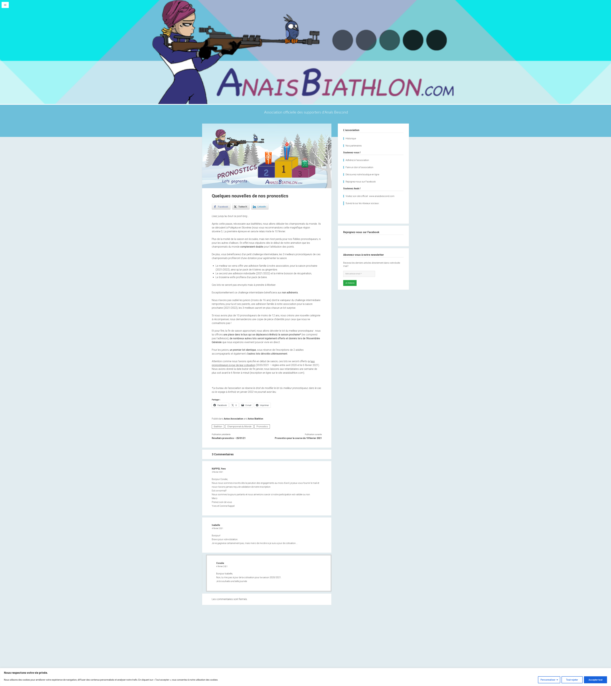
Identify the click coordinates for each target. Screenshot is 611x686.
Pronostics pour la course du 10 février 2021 (298, 438)
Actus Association (233, 418)
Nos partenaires (354, 145)
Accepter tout (595, 680)
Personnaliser (548, 680)
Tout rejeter (572, 680)
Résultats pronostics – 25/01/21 (229, 438)
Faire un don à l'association (359, 167)
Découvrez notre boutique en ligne (362, 174)
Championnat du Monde (239, 426)
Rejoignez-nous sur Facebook (361, 181)
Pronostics (262, 426)
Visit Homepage (305, 52)
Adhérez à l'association (357, 160)
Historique (351, 138)
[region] (305, 677)
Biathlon (218, 426)
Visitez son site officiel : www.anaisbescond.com (370, 196)
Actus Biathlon (255, 418)
